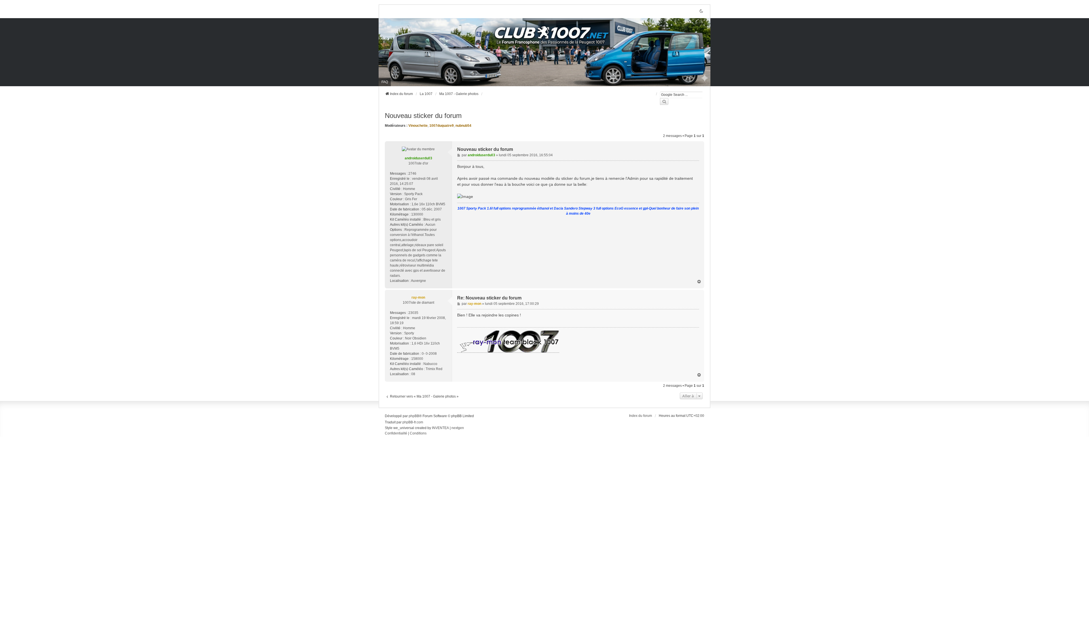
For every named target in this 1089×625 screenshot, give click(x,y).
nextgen (457, 428)
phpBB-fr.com (412, 422)
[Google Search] (664, 101)
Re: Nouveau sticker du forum (489, 297)
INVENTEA (440, 428)
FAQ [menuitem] (384, 82)
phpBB (414, 416)
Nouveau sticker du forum (423, 115)
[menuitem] (396, 433)
